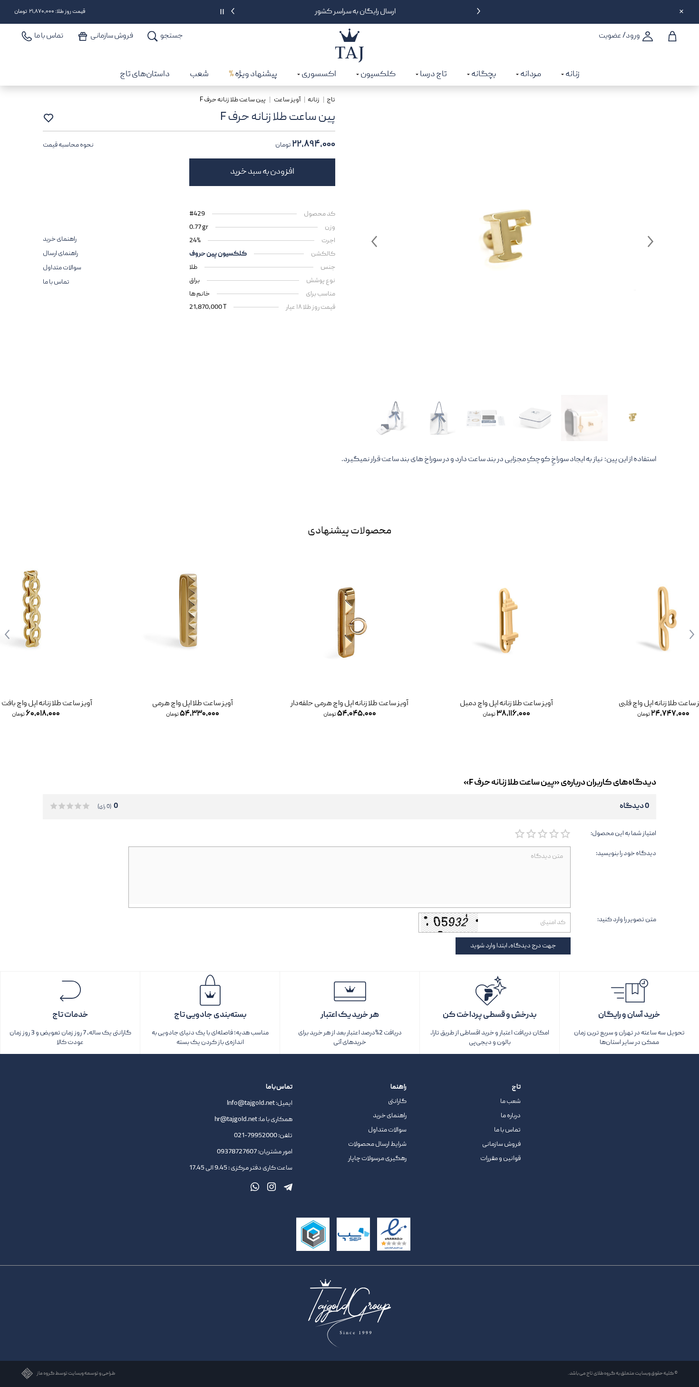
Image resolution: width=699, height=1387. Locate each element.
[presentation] (479, 13)
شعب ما (510, 1101)
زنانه (314, 100)
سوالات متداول (62, 268)
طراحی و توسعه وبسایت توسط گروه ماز (76, 1373)
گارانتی (397, 1101)
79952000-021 (255, 1136)
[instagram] (271, 1186)
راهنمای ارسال (60, 253)
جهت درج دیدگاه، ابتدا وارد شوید (513, 946)
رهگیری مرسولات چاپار (377, 1158)
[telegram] (288, 1186)
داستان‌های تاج (145, 74)
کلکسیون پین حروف (218, 254)
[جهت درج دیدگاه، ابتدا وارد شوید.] (565, 834)
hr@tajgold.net (235, 1119)
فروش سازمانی (501, 1144)
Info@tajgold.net (251, 1103)
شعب (199, 74)
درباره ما (511, 1116)
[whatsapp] (255, 1186)
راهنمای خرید (60, 239)
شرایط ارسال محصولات (377, 1144)
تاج (331, 100)
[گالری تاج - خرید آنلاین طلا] (349, 35)
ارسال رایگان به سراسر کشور (356, 12)
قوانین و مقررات (500, 1158)
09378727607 (237, 1152)
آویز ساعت (287, 100)
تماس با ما (56, 282)
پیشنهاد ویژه (253, 74)
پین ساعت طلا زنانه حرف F (233, 100)
